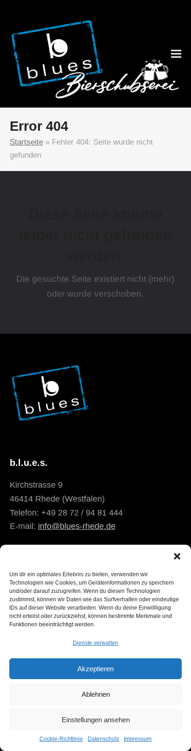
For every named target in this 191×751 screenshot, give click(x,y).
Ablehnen (96, 694)
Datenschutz (103, 739)
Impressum (138, 739)
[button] (177, 556)
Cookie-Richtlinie (61, 739)
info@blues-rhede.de (76, 526)
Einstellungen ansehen (96, 720)
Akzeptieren (95, 669)
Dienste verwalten (95, 643)
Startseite (26, 142)
